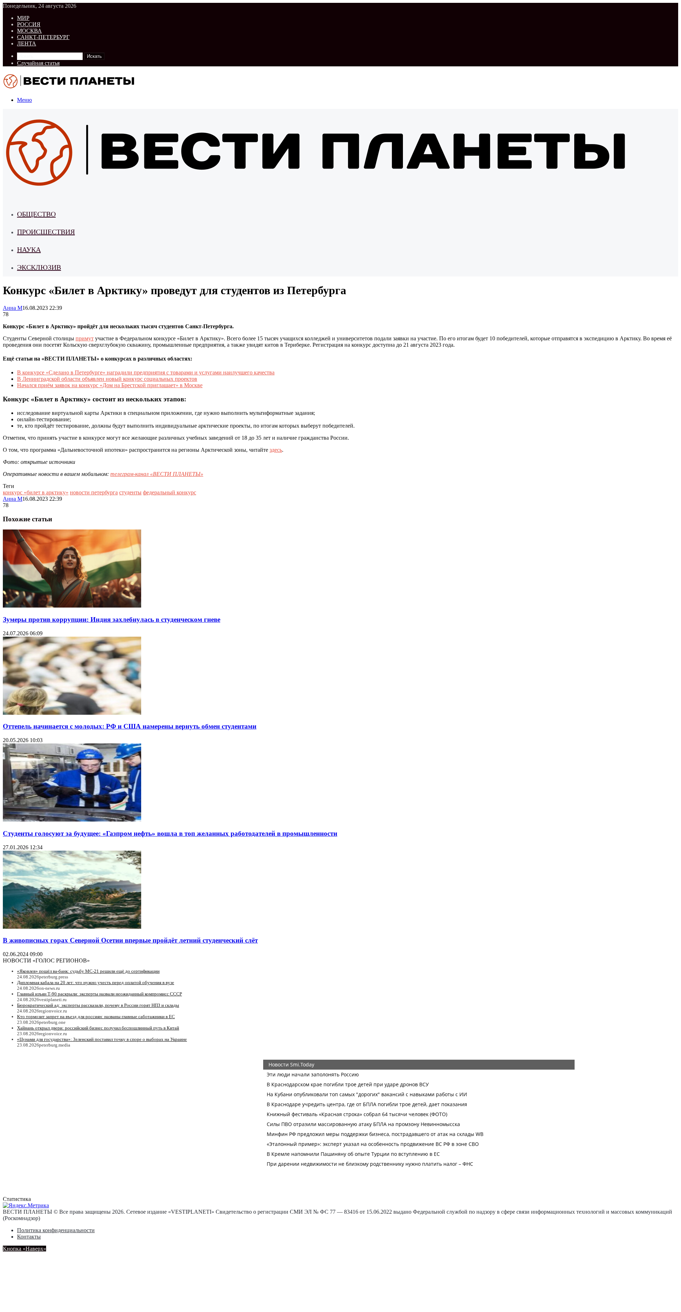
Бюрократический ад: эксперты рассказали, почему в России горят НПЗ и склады (98, 1005)
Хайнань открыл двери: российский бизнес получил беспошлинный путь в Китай (98, 1028)
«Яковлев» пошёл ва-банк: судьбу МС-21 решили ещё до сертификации (88, 971)
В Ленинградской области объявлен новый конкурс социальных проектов (107, 379)
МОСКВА (29, 31)
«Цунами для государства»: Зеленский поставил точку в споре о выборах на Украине (102, 1039)
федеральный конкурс (169, 492)
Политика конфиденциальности (56, 1230)
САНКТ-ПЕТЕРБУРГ (43, 37)
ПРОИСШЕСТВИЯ (46, 232)
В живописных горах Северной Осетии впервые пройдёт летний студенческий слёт (130, 940)
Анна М (12, 308)
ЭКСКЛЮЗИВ (39, 267)
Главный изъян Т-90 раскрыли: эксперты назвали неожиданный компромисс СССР (99, 994)
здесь (276, 450)
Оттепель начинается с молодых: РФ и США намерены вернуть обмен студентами (129, 726)
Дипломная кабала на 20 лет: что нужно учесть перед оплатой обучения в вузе (95, 982)
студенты (130, 492)
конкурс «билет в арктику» (35, 492)
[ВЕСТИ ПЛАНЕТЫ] (69, 88)
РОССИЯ (28, 24)
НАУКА (29, 249)
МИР (23, 18)
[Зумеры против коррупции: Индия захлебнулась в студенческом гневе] (72, 606)
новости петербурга (94, 492)
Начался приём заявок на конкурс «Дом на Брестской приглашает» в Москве (110, 385)
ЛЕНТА (26, 43)
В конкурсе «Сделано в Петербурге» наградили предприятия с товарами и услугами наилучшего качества (146, 372)
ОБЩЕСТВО (36, 214)
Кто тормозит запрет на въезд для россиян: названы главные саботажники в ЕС (96, 1016)
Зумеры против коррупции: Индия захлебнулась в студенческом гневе (111, 619)
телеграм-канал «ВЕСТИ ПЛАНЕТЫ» (156, 474)
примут (85, 338)
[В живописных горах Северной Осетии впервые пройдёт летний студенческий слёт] (72, 927)
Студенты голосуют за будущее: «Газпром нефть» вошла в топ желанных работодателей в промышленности (170, 833)
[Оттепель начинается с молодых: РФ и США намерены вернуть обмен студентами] (72, 713)
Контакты (29, 1237)
